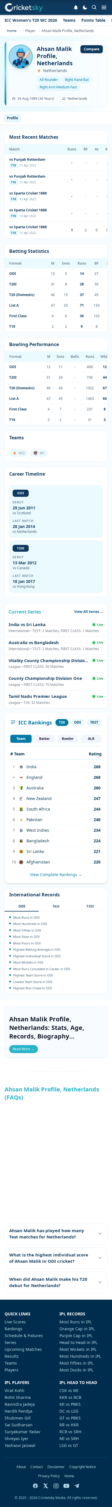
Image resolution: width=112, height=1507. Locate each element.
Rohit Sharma (18, 1397)
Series (10, 1342)
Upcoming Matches (23, 1349)
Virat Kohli (14, 1390)
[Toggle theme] (85, 7)
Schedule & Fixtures (24, 1335)
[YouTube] (66, 1486)
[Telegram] (77, 1486)
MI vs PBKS (70, 1404)
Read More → (23, 1049)
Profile (12, 118)
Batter (44, 738)
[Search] (94, 7)
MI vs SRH (69, 1438)
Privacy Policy (49, 1476)
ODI (77, 722)
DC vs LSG (68, 1411)
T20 (62, 722)
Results (12, 1356)
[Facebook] (35, 1486)
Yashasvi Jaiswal (20, 1445)
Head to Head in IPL (78, 1342)
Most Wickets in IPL (77, 1349)
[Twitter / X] (46, 1486)
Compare (91, 49)
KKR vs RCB (70, 1397)
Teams (69, 20)
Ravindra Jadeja (20, 1404)
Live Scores (15, 1322)
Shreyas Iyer (16, 1438)
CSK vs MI (68, 1390)
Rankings (13, 1328)
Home (69, 1476)
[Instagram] (56, 1486)
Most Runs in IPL (75, 1322)
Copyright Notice (82, 1467)
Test (56, 906)
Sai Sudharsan (18, 1424)
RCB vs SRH (70, 1431)
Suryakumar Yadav (22, 1431)
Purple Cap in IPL (75, 1335)
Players (11, 1370)
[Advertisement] (56, 1162)
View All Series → (88, 611)
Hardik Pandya (18, 1411)
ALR (91, 738)
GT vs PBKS (70, 1418)
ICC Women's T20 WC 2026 (31, 20)
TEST (94, 722)
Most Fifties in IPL (76, 1363)
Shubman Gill (18, 1418)
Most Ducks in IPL (76, 1370)
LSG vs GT (68, 1445)
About (21, 1467)
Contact (36, 1467)
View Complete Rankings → (56, 874)
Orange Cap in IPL (76, 1328)
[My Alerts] (76, 7)
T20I (90, 906)
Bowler (68, 738)
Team (21, 738)
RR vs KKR (69, 1424)
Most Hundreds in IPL (80, 1356)
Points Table (93, 20)
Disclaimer (56, 1467)
